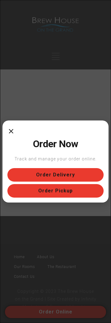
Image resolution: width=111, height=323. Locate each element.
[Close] (11, 131)
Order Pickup (55, 191)
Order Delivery (55, 175)
